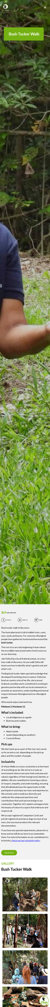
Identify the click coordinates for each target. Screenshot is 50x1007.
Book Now (9, 852)
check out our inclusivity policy (25, 840)
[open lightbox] (25, 894)
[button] (45, 7)
